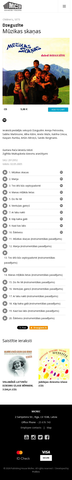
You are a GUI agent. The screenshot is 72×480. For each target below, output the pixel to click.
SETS (17, 19)
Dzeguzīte (13, 25)
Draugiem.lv (40, 327)
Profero (36, 471)
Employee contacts (31, 427)
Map (49, 427)
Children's (8, 19)
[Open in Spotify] (4, 120)
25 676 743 (45, 422)
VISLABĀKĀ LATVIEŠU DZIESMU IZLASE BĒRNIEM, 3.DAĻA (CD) (18, 385)
